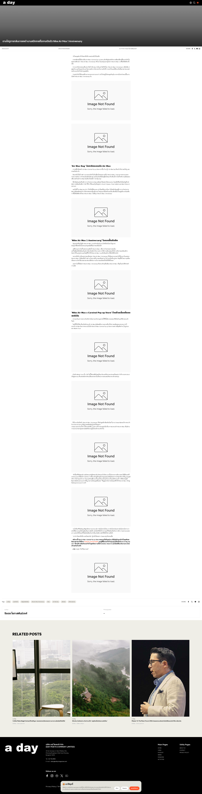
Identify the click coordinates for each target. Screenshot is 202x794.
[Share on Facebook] (188, 602)
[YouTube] (66, 775)
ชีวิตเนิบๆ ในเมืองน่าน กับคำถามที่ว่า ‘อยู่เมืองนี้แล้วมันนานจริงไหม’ (89, 721)
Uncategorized (64, 49)
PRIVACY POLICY (184, 752)
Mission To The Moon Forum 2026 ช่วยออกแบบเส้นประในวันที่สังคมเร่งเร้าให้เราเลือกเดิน (156, 721)
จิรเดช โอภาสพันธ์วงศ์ (131, 49)
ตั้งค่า (99, 789)
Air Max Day (55, 601)
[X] (61, 775)
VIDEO (159, 750)
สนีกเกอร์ (63, 601)
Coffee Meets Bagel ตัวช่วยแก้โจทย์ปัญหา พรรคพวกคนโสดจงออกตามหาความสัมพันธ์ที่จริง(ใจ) (39, 721)
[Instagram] (52, 775)
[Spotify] (57, 775)
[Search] (194, 3)
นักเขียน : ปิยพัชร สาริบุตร (78, 723)
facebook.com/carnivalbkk (91, 542)
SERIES (160, 755)
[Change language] (191, 3)
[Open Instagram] (199, 602)
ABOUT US (182, 748)
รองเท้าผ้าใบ (15, 601)
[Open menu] (198, 3)
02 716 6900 (51, 759)
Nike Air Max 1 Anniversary (38, 601)
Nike (48, 601)
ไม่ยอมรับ (125, 788)
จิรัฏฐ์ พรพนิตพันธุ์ (24, 601)
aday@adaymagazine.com (59, 761)
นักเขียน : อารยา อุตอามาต (19, 723)
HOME (159, 748)
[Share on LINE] (195, 602)
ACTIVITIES (161, 759)
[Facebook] (47, 775)
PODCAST (160, 752)
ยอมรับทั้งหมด (134, 788)
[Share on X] (192, 602)
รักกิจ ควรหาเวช (72, 601)
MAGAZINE (161, 757)
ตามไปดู (8, 601)
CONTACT (182, 750)
